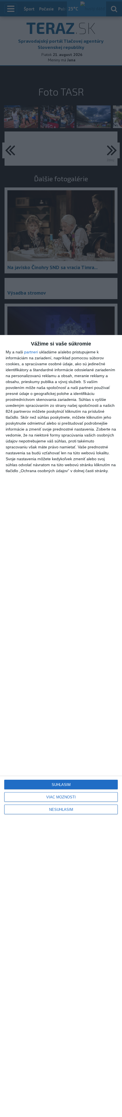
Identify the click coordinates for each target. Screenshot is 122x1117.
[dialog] (61, 726)
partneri (31, 352)
